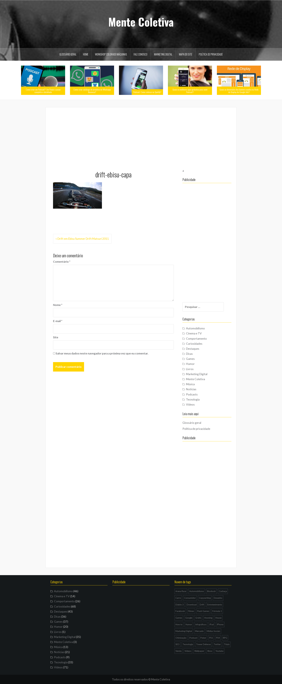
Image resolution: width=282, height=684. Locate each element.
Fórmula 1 (217, 611)
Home (85, 54)
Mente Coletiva (141, 22)
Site (55, 337)
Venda (178, 651)
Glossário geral (67, 54)
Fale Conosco (140, 54)
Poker (203, 637)
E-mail (57, 321)
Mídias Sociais (213, 631)
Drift (202, 604)
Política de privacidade (211, 54)
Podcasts (192, 394)
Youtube (219, 651)
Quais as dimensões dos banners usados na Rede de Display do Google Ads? (238, 91)
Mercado (199, 631)
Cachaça (223, 591)
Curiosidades (194, 343)
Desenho (218, 598)
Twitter (217, 644)
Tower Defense (203, 644)
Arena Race (180, 591)
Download (192, 604)
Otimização (180, 637)
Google (188, 617)
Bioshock (211, 591)
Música (190, 384)
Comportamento (196, 338)
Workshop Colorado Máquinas (111, 54)
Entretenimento (214, 604)
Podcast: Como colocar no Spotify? (147, 92)
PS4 (218, 637)
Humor (190, 364)
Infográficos (200, 624)
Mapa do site (185, 54)
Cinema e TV (194, 333)
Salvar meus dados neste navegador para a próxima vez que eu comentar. (102, 353)
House (218, 617)
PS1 (211, 637)
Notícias (191, 389)
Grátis (198, 617)
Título (227, 644)
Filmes (191, 611)
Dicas (189, 353)
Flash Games (203, 611)
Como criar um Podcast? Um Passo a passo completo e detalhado (43, 91)
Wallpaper (199, 651)
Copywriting (205, 598)
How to (178, 624)
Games (190, 358)
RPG (225, 637)
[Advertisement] (141, 137)
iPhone (220, 624)
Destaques (192, 348)
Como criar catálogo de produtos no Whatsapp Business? (92, 91)
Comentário (61, 261)
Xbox (209, 651)
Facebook (180, 611)
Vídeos (190, 404)
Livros (190, 369)
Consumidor (190, 598)
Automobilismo (195, 328)
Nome (57, 305)
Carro (178, 598)
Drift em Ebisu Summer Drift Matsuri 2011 (83, 238)
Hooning (208, 617)
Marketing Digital (163, 54)
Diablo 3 (179, 604)
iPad (212, 624)
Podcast (193, 637)
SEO (177, 644)
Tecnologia (193, 399)
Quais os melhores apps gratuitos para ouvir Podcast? (190, 91)
